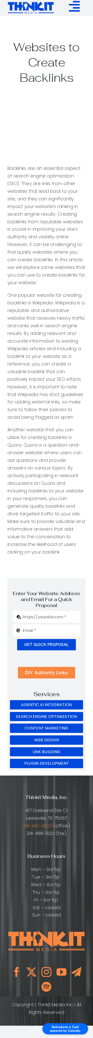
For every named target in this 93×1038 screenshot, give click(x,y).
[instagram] (46, 972)
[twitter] (31, 972)
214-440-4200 (37, 826)
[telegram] (76, 972)
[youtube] (61, 972)
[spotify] (46, 987)
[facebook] (17, 972)
